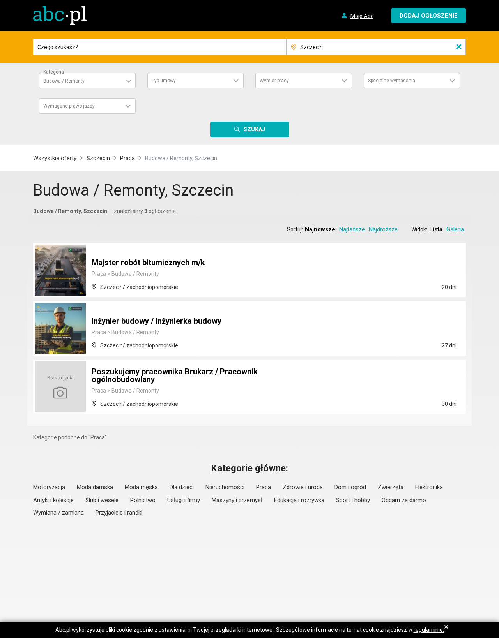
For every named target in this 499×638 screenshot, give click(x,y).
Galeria (455, 229)
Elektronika (429, 487)
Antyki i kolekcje (53, 500)
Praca (127, 158)
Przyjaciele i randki (119, 512)
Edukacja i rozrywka (299, 500)
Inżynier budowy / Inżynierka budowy (156, 321)
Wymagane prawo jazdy (69, 106)
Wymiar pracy (274, 80)
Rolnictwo (143, 500)
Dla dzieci (182, 487)
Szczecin (98, 158)
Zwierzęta (390, 487)
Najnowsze (320, 229)
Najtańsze (352, 229)
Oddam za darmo (404, 500)
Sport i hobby (353, 500)
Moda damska (95, 487)
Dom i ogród (350, 487)
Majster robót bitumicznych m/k (148, 262)
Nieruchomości (224, 487)
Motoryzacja (49, 487)
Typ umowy (164, 80)
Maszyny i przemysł (237, 500)
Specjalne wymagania (391, 80)
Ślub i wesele (102, 500)
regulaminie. (429, 630)
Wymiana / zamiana (58, 512)
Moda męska (141, 487)
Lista (435, 229)
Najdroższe (383, 229)
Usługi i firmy (183, 500)
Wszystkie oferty (54, 158)
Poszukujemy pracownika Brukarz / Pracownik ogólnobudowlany (175, 375)
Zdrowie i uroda (303, 487)
